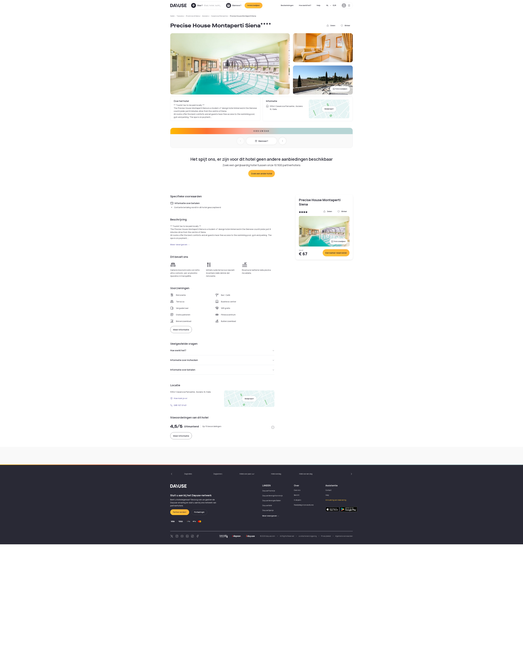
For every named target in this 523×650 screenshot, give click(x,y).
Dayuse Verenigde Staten (271, 500)
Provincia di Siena (193, 16)
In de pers (297, 500)
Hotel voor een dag (305, 474)
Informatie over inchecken (184, 360)
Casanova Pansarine (219, 16)
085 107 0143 (180, 405)
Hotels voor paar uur (246, 474)
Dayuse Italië (267, 505)
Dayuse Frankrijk (268, 491)
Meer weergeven (178, 244)
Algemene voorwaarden (344, 536)
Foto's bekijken (341, 89)
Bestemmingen (287, 5)
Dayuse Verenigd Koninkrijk (272, 495)
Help (318, 5)
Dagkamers (217, 474)
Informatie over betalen (182, 369)
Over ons (297, 490)
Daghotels (188, 474)
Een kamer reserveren (336, 252)
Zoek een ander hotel (261, 173)
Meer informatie (181, 329)
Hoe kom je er (180, 398)
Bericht (296, 495)
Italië (172, 16)
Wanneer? (263, 141)
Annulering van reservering (336, 500)
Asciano (205, 16)
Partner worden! (179, 512)
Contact (328, 490)
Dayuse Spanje (267, 510)
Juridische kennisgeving (307, 536)
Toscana (180, 16)
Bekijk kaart (329, 109)
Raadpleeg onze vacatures (304, 505)
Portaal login (199, 512)
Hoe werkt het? (305, 5)
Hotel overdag (276, 474)
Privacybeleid (326, 536)
